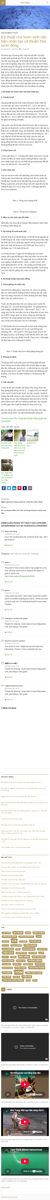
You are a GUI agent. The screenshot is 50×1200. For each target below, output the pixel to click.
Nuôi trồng (8, 961)
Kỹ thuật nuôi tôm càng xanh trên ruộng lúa (17, 900)
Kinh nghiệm (6, 33)
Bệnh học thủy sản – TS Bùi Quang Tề (15, 892)
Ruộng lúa (28, 964)
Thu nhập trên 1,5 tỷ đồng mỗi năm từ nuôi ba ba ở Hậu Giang (7, 477)
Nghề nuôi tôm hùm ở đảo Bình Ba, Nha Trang (18, 796)
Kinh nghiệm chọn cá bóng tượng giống (15, 847)
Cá (14, 941)
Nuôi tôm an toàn (31, 444)
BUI (37, 1102)
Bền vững (39, 933)
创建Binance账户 (11, 663)
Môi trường (39, 957)
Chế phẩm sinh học (26, 936)
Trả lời (9, 545)
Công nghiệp (16, 945)
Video (9, 989)
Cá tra (5, 945)
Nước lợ (21, 961)
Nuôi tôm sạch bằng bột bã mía (13, 1065)
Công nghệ (30, 945)
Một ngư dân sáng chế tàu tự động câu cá (18, 1139)
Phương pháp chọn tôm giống (12, 875)
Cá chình (23, 941)
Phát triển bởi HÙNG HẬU (9, 1197)
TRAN (16, 49)
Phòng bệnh (35, 961)
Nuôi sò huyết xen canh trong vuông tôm (6, 445)
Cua (39, 936)
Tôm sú (16, 977)
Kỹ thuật (14, 33)
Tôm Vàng (25, 3)
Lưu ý (5, 957)
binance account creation (15, 641)
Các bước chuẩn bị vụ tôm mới (12, 905)
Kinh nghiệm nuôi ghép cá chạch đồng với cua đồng (20, 913)
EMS (18, 949)
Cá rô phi (35, 941)
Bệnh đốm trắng (9, 936)
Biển (28, 933)
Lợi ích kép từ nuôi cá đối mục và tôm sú (16, 917)
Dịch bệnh (8, 949)
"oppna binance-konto (14, 686)
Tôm (19, 972)
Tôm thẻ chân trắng (13, 980)
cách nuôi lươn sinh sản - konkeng (24, 554)
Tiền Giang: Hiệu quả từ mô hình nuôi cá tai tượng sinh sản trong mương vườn (19, 449)
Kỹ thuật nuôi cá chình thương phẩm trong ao (18, 825)
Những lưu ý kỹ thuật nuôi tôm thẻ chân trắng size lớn (21, 782)
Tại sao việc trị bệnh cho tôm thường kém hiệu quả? (20, 867)
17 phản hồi (43, 1102)
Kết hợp (33, 953)
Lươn (13, 957)
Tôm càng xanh (34, 973)
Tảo (28, 980)
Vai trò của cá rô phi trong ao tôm (13, 871)
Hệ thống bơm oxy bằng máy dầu (13, 1102)
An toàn (6, 933)
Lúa (41, 953)
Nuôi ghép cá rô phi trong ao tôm (13, 888)
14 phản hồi (29, 1027)
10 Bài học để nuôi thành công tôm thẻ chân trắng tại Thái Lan (24, 884)
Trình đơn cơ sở (3, 3)
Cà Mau (5, 941)
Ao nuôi (18, 933)
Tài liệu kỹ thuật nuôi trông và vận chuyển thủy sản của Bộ (22, 896)
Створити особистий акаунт (16, 618)
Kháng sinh (21, 953)
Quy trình (6, 964)
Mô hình (24, 956)
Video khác (6, 1187)
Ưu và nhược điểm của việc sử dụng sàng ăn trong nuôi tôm (23, 510)
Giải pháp (42, 949)
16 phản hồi (43, 1065)
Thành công (7, 968)
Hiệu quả (8, 953)
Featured (29, 949)
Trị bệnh (7, 973)
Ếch (35, 980)
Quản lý (17, 964)
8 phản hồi (25, 49)
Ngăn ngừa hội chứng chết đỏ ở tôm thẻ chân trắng (21, 500)
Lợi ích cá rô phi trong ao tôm (12, 819)
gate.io (7, 562)
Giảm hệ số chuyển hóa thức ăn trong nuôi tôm (18, 909)
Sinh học (40, 964)
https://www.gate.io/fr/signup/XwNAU (20, 576)
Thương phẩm (36, 967)
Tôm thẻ (27, 977)
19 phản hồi (22, 1181)
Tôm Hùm (6, 977)
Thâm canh (21, 968)
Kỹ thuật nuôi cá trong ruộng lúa (13, 880)
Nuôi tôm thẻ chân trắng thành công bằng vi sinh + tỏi (21, 863)
